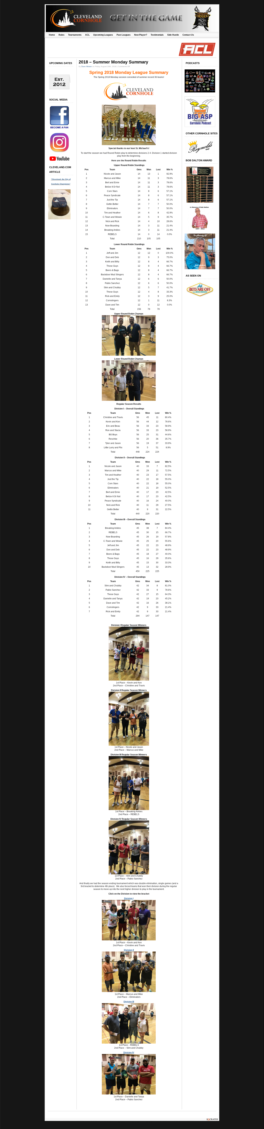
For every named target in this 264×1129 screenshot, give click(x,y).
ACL (87, 35)
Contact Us (188, 35)
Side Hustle (173, 35)
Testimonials (157, 35)
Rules (61, 35)
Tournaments (75, 35)
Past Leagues (124, 35)
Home (52, 35)
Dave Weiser (86, 66)
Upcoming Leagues (103, 35)
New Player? (140, 35)
